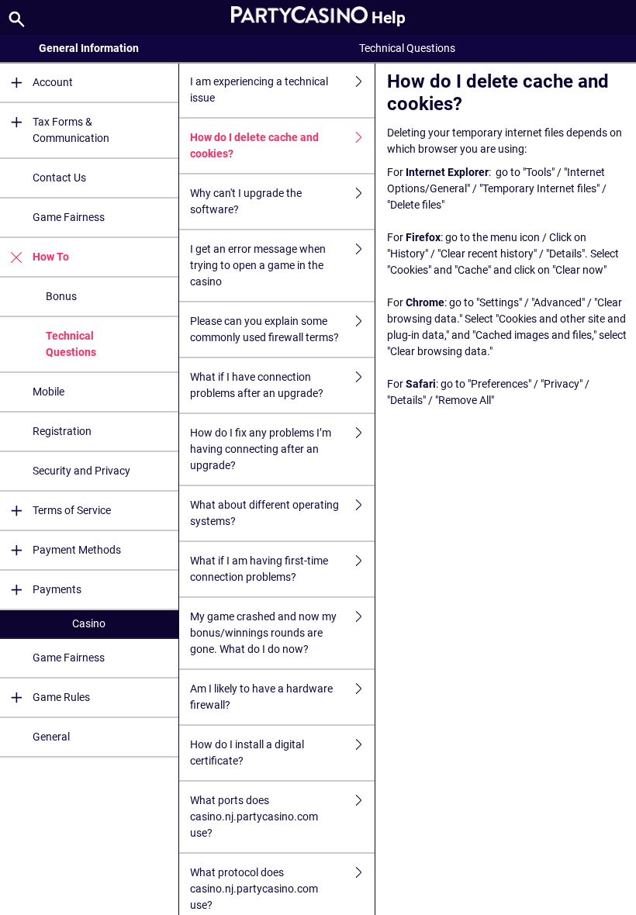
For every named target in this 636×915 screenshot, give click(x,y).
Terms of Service (72, 510)
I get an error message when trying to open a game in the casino (258, 265)
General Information (89, 48)
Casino (88, 623)
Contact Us (59, 177)
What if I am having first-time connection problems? (259, 568)
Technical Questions (71, 344)
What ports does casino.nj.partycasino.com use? (254, 816)
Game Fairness (69, 217)
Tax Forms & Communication (71, 130)
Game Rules (61, 697)
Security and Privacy (81, 470)
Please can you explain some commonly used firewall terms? (264, 329)
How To (51, 256)
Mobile (48, 391)
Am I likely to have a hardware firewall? (261, 696)
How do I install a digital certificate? (247, 752)
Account (53, 82)
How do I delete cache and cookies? (254, 145)
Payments (57, 589)
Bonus (61, 296)
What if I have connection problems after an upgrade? (256, 385)
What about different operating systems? (264, 513)
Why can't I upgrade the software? (246, 201)
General (51, 736)
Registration (62, 431)
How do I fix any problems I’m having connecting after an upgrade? (260, 448)
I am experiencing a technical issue (259, 89)
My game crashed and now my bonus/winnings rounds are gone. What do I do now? (263, 632)
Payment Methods (77, 550)
